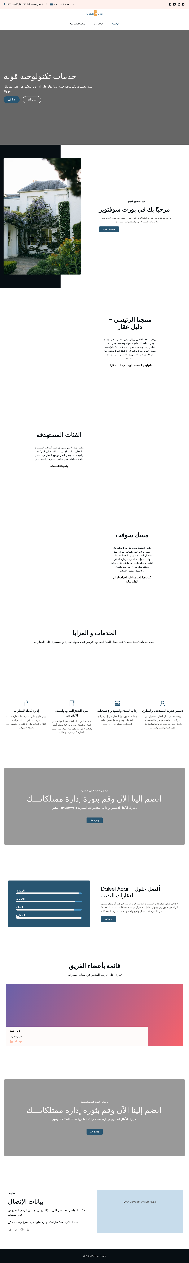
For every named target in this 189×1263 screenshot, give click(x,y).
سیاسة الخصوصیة (77, 23)
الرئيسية (115, 23)
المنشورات (98, 23)
